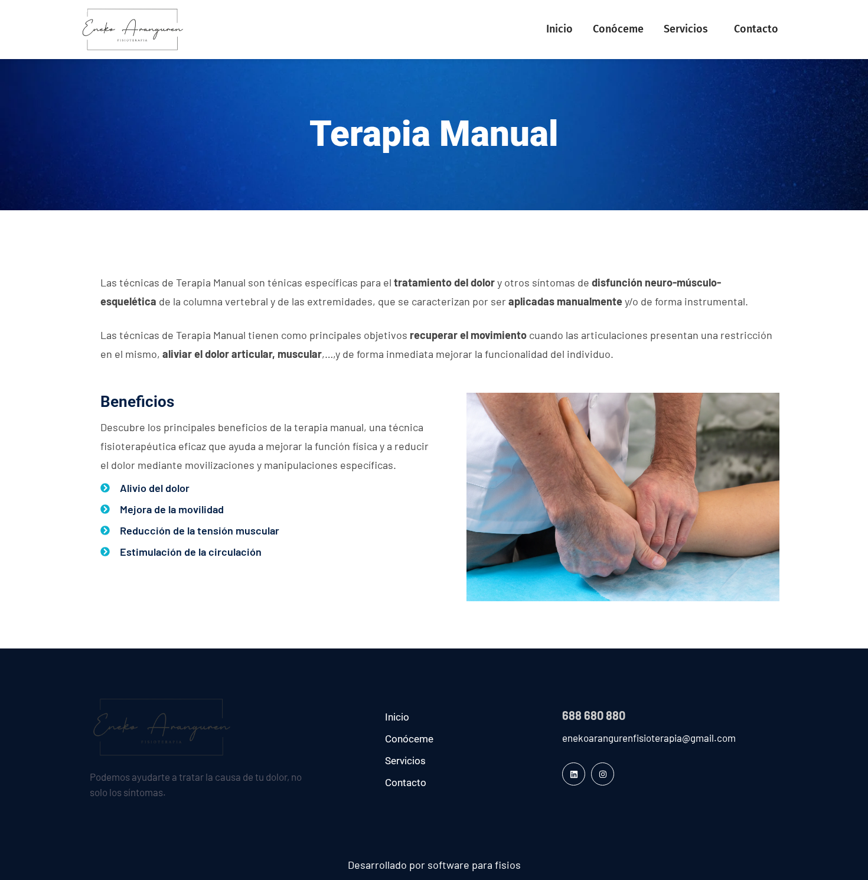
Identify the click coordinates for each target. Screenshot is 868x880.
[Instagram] (602, 774)
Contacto (756, 28)
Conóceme (618, 28)
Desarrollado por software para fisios (434, 864)
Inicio (559, 28)
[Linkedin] (573, 774)
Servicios (686, 28)
